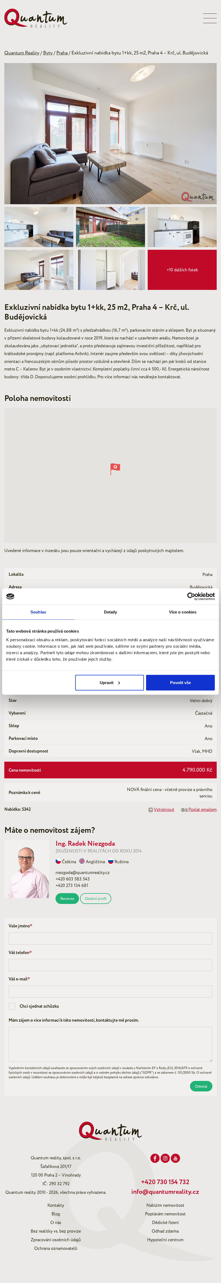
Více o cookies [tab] (182, 612)
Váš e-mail (19, 979)
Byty (48, 53)
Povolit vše (180, 682)
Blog (55, 1214)
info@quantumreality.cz (165, 1192)
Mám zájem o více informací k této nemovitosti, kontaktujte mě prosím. (74, 1020)
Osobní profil (95, 898)
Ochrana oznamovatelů (55, 1248)
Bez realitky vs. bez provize (56, 1231)
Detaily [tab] (110, 612)
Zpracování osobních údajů (56, 1240)
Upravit (106, 682)
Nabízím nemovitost (165, 1205)
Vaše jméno (20, 926)
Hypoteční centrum (165, 1240)
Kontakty (55, 1205)
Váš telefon (20, 953)
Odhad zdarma (165, 1231)
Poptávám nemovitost (165, 1214)
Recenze (67, 898)
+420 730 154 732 (165, 1182)
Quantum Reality (21, 53)
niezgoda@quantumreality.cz (83, 873)
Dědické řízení (165, 1223)
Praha (62, 53)
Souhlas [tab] (38, 612)
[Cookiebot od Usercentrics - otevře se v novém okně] (191, 596)
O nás (55, 1223)
